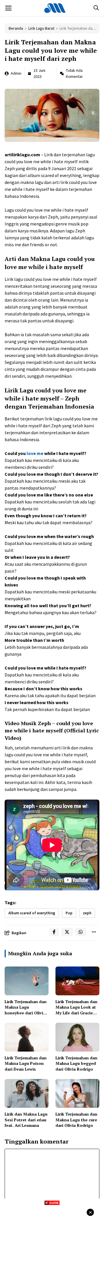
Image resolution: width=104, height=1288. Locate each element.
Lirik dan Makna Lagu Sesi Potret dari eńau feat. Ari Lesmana (26, 1119)
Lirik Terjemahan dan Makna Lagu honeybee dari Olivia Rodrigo (26, 1010)
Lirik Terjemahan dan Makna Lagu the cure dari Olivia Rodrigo (76, 1119)
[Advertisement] (52, 1246)
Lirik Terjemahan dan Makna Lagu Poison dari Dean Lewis (26, 1063)
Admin (16, 73)
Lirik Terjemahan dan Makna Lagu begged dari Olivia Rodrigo (76, 1063)
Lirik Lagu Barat (41, 28)
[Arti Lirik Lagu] (55, 8)
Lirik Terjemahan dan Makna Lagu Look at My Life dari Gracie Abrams (76, 1010)
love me (35, 453)
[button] (96, 8)
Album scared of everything (31, 913)
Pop (69, 913)
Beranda (16, 28)
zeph (87, 913)
